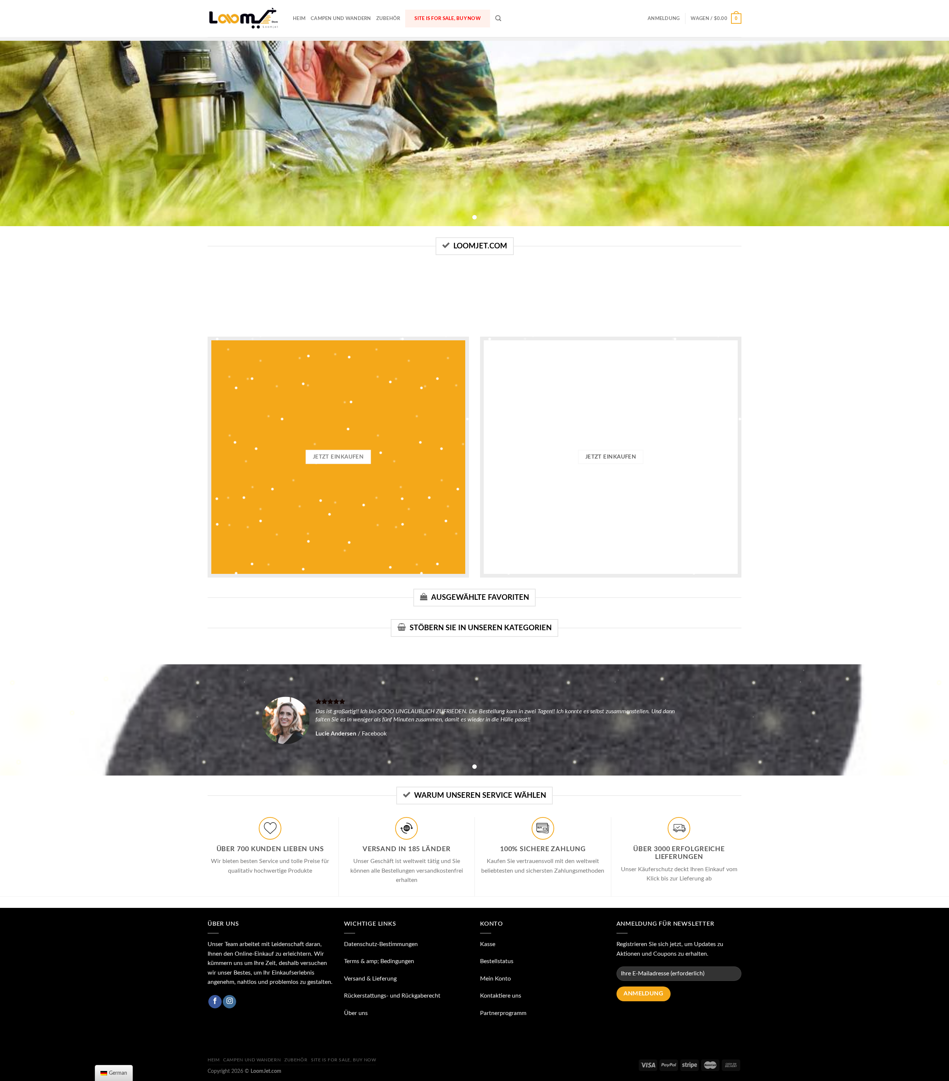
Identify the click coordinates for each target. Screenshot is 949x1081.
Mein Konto (495, 979)
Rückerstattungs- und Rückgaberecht (392, 996)
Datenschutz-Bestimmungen (381, 944)
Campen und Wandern (341, 18)
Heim (299, 18)
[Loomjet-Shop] (245, 18)
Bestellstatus (496, 961)
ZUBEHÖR (388, 18)
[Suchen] (498, 18)
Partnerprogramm (503, 1013)
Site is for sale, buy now (447, 18)
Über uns (356, 1013)
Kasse (487, 944)
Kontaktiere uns (500, 996)
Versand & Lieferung (370, 979)
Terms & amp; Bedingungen (379, 961)
